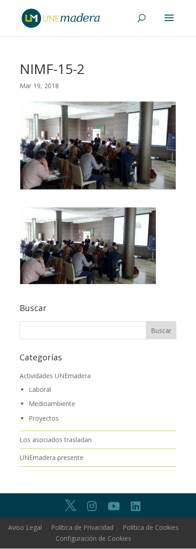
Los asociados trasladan (56, 439)
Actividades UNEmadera (55, 375)
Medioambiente (52, 403)
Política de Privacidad (82, 527)
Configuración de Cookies (93, 538)
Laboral (40, 389)
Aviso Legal (25, 527)
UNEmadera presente (51, 457)
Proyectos (44, 418)
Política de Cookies (151, 527)
